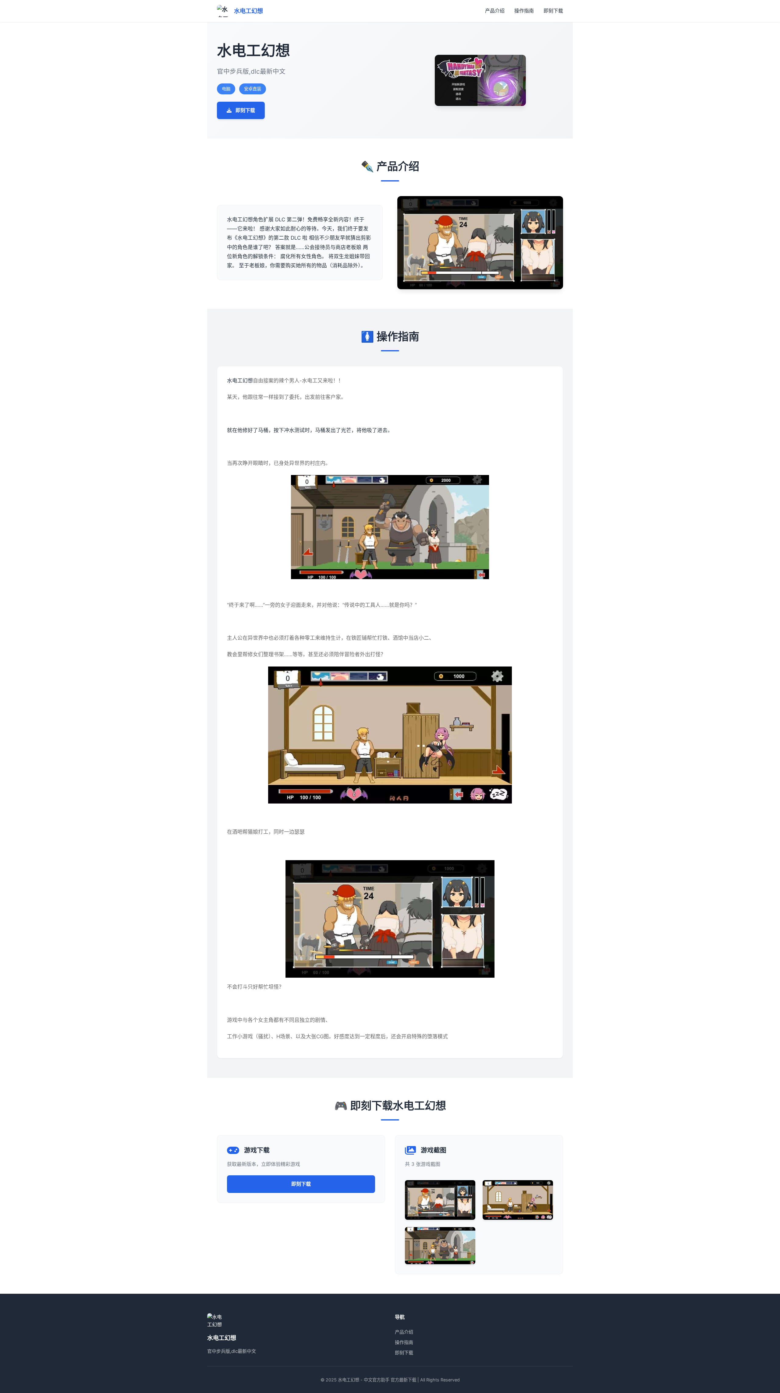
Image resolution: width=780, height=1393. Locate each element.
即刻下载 (553, 11)
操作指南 (524, 11)
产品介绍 (495, 11)
